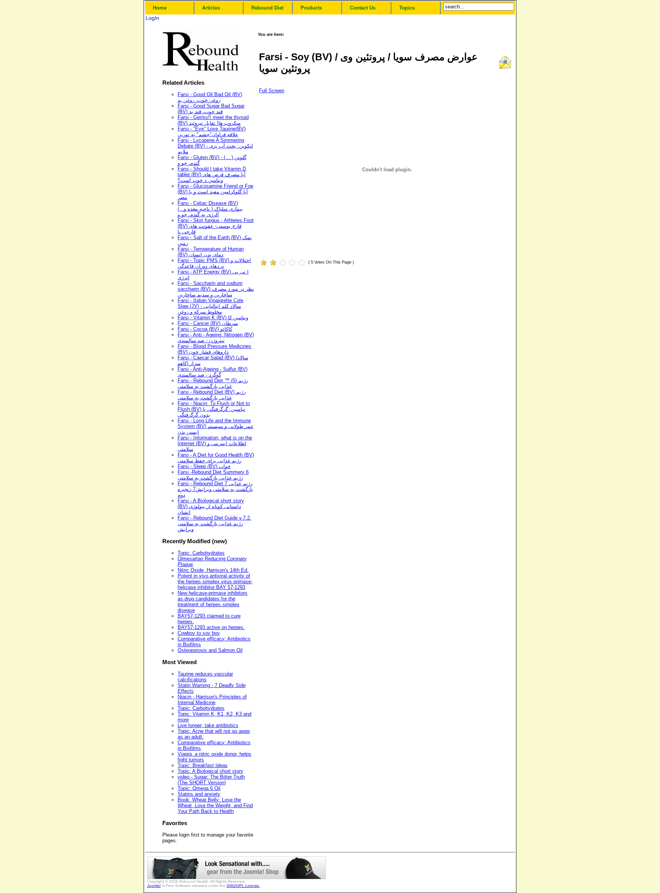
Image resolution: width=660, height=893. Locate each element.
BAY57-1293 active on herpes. (211, 627)
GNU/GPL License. (243, 885)
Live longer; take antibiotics (208, 725)
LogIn (152, 18)
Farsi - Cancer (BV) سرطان (208, 323)
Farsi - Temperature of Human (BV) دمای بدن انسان (211, 251)
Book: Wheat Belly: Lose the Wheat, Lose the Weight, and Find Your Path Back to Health (215, 805)
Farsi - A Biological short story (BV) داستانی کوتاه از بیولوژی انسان (211, 506)
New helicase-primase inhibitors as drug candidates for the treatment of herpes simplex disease (212, 601)
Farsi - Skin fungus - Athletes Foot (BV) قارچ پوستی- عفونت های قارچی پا (216, 226)
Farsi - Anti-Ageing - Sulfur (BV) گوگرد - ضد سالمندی (212, 372)
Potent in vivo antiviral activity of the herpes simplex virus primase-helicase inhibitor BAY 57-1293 (215, 581)
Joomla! (154, 885)
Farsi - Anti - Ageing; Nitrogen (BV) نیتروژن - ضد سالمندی (216, 337)
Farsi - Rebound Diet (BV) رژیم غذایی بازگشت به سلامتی (212, 395)
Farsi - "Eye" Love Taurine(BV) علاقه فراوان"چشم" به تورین (212, 131)
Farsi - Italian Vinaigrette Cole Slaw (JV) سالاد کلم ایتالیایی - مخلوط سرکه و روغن (210, 306)
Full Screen (271, 90)
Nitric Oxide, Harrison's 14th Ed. (213, 570)
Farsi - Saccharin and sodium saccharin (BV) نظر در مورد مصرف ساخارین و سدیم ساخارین (216, 289)
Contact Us (362, 8)
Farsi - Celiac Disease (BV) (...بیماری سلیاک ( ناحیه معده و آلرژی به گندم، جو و (210, 208)
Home (160, 8)
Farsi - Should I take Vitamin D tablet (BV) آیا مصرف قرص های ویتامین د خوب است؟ (212, 174)
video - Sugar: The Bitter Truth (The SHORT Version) (211, 779)
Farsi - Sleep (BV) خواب (204, 466)
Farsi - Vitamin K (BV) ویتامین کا (213, 317)
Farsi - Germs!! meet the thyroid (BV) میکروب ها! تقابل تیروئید (213, 120)
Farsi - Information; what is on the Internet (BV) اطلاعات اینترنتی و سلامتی (215, 443)
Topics (407, 8)
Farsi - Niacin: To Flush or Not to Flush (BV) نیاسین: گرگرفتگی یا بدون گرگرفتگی (214, 409)
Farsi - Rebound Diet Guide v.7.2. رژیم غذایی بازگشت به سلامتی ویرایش (214, 523)
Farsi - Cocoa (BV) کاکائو (205, 329)
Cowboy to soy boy (199, 633)
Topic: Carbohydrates (201, 553)
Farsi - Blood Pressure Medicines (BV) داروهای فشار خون (214, 349)
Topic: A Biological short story (210, 771)
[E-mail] (505, 68)
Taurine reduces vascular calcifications (205, 676)
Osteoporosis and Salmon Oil (210, 650)
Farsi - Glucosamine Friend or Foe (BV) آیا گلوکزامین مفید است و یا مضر (215, 191)
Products (311, 8)
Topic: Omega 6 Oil (199, 788)
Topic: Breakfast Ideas (203, 765)
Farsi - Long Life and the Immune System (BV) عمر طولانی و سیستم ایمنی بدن (216, 426)
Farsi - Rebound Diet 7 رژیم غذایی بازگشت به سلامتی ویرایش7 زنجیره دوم (215, 489)
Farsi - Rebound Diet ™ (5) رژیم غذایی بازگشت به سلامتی (213, 383)
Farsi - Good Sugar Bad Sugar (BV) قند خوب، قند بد (211, 108)
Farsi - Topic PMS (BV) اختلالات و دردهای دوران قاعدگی (214, 263)
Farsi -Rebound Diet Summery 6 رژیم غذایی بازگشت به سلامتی (213, 475)
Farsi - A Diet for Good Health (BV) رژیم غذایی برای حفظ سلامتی (216, 457)
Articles (211, 8)
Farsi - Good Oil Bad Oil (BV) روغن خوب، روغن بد (210, 97)
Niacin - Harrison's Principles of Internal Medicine (212, 699)
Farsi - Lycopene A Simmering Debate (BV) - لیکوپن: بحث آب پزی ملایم (215, 145)
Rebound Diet (267, 8)
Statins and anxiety (199, 794)
